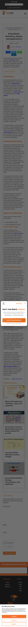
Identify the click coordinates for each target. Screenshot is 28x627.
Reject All (14, 624)
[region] (14, 615)
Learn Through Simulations (14, 320)
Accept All (14, 616)
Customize (14, 620)
